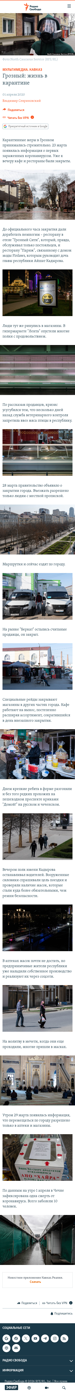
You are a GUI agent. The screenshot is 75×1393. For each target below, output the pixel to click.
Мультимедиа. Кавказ (22, 70)
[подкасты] (29, 1388)
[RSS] (64, 1338)
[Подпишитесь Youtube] (35, 1338)
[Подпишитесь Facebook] (16, 1338)
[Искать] (64, 1388)
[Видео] (46, 1388)
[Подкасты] (6, 1348)
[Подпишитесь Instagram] (55, 1338)
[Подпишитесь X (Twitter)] (26, 1338)
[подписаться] (16, 1348)
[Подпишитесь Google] (6, 1338)
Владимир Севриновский (21, 101)
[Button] (13, 111)
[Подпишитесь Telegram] (45, 1338)
